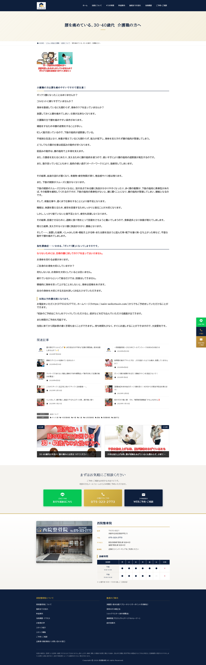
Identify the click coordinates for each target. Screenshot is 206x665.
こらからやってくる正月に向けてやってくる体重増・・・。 (66, 387)
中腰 (74, 417)
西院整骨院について (44, 604)
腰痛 (98, 417)
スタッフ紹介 (41, 627)
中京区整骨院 (66, 417)
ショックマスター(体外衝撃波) (118, 613)
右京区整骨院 (89, 417)
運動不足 (116, 417)
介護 (80, 417)
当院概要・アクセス (43, 618)
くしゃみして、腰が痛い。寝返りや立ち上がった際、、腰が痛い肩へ (70, 400)
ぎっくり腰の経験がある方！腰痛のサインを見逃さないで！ (136, 373)
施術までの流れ (42, 609)
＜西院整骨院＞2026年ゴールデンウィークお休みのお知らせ (137, 347)
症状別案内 (111, 623)
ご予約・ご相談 (41, 637)
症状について (54, 414)
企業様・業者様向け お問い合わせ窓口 (50, 641)
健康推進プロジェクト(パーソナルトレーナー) (123, 618)
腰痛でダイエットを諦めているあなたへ (60, 360)
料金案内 (39, 613)
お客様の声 (40, 623)
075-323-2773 (115, 537)
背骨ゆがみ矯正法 (113, 609)
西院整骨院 (106, 417)
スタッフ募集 (41, 632)
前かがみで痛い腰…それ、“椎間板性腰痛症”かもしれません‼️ (137, 400)
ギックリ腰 (55, 417)
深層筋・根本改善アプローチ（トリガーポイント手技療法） (127, 604)
